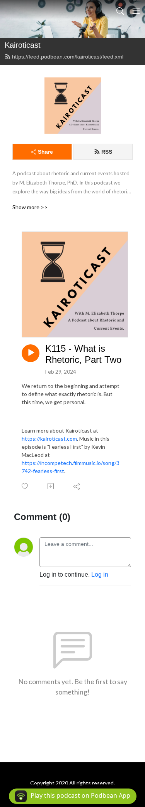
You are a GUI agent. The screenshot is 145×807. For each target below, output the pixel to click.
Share (45, 152)
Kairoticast (23, 45)
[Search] (120, 10)
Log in (99, 574)
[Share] (77, 486)
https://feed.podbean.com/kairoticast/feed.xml (67, 57)
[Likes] (25, 486)
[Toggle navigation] (136, 10)
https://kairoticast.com (49, 438)
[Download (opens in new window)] (51, 486)
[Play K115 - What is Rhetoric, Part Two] (30, 353)
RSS (106, 152)
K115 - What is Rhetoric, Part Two (83, 354)
